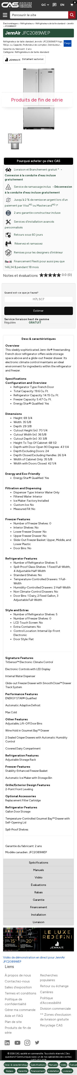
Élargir (67, 43)
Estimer (38, 311)
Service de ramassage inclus (38, 189)
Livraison (38, 922)
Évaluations (38, 885)
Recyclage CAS (51, 1025)
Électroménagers (10, 23)
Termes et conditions (20, 993)
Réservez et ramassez (28, 243)
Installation (38, 914)
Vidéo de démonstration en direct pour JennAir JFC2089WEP (34, 959)
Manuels (38, 870)
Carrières (46, 992)
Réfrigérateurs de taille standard (50, 23)
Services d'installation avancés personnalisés (29, 224)
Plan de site (13, 1022)
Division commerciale (55, 1009)
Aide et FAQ (14, 1016)
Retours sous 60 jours (28, 234)
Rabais (38, 892)
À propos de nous (18, 975)
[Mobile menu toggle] (5, 15)
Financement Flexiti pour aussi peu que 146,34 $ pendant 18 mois (34, 264)
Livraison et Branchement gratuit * (33, 174)
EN (62, 5)
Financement (38, 907)
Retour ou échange (54, 986)
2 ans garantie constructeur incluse (37, 213)
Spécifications (38, 862)
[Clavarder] (53, 5)
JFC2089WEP (10, 26)
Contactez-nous (17, 981)
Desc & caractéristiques (39, 339)
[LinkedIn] (7, 1044)
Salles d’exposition (18, 987)
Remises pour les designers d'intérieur (38, 252)
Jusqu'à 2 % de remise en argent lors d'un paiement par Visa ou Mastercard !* (36, 202)
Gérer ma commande (20, 1010)
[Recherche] (72, 15)
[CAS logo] (19, 5)
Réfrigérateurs (27, 23)
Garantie (38, 900)
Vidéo (39, 877)
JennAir (70, 23)
